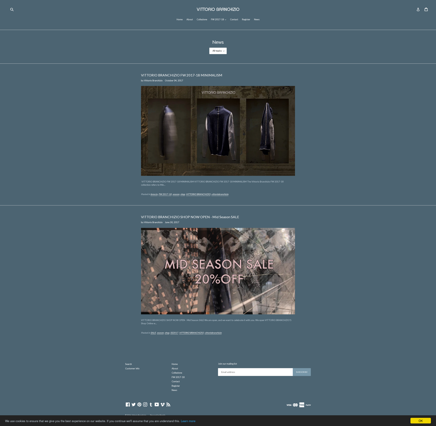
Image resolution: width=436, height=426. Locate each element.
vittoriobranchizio (219, 194)
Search (128, 364)
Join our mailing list (227, 364)
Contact (234, 19)
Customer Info (132, 368)
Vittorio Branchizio (139, 415)
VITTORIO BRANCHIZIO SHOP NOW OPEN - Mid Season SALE (190, 217)
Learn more (188, 421)
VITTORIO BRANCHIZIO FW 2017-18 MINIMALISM (181, 75)
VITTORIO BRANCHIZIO (198, 194)
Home (180, 19)
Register (246, 19)
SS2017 (174, 332)
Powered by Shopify (157, 415)
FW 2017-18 (219, 19)
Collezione (202, 19)
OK (421, 421)
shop (182, 194)
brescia (154, 194)
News (257, 19)
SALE (153, 332)
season (176, 194)
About (189, 19)
